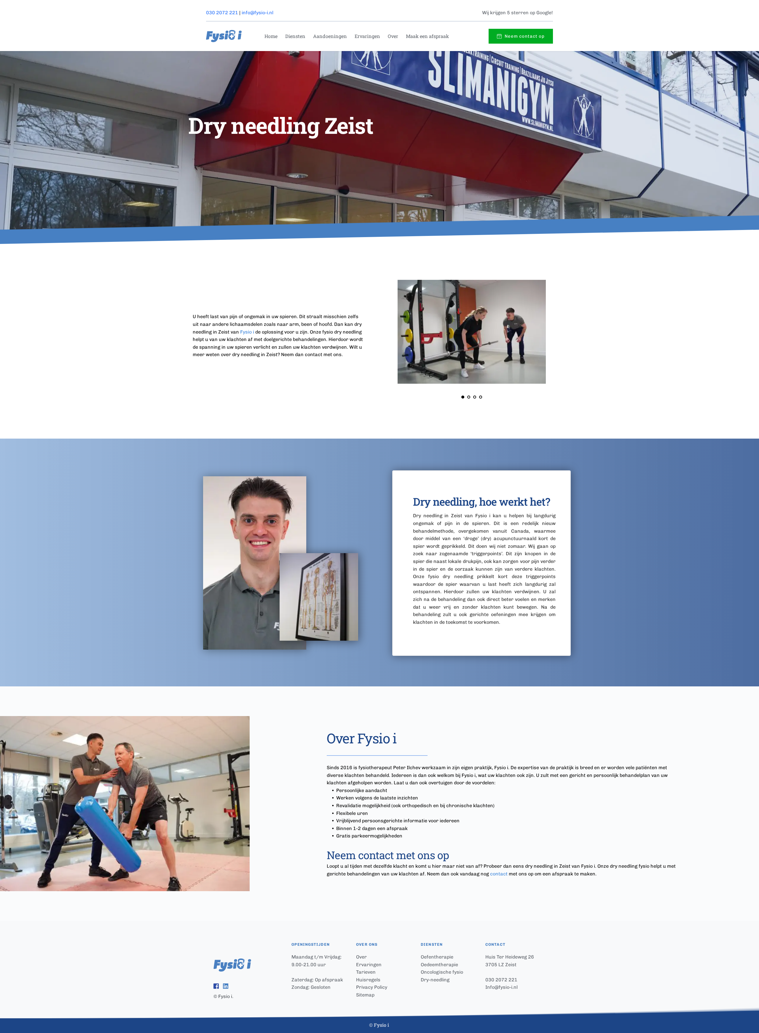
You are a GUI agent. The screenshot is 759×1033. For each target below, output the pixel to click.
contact (499, 874)
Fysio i (247, 332)
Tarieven (366, 972)
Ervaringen (369, 964)
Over (361, 957)
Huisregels (368, 980)
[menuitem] (270, 36)
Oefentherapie (437, 957)
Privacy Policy (371, 987)
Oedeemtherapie (439, 964)
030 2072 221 (222, 12)
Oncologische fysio (442, 972)
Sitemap (366, 995)
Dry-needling (435, 980)
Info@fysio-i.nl (501, 987)
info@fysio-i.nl (257, 12)
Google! (544, 12)
